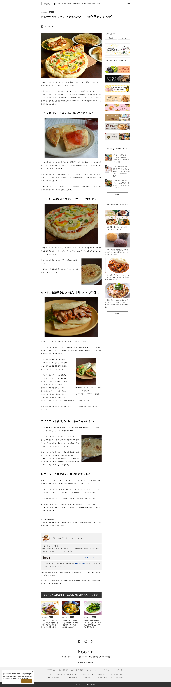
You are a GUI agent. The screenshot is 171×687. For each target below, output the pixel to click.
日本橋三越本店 (103, 677)
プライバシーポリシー (93, 670)
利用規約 (81, 670)
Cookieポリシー (108, 670)
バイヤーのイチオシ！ (54, 677)
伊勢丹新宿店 (73, 677)
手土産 (111, 38)
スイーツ (59, 674)
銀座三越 (87, 677)
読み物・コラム (119, 674)
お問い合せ (120, 670)
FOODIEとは (51, 670)
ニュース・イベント (87, 674)
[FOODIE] (53, 26)
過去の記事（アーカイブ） (67, 670)
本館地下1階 (81, 563)
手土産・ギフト (71, 674)
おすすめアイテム (103, 674)
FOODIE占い (120, 677)
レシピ (124, 38)
